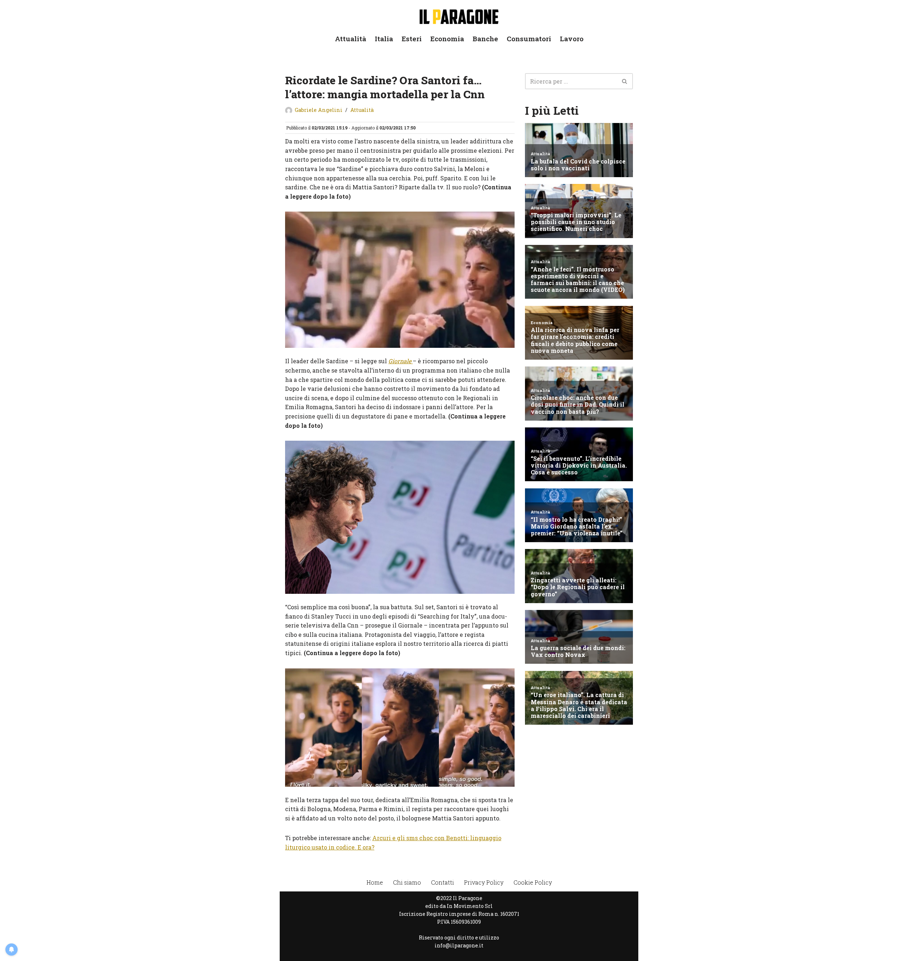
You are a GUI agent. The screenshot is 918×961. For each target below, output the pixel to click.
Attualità (350, 38)
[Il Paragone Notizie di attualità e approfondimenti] (459, 15)
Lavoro (571, 38)
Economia (447, 38)
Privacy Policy (483, 882)
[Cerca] (625, 81)
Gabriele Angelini (318, 109)
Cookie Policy (533, 882)
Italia (384, 38)
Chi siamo (407, 882)
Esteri (412, 38)
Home (374, 882)
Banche (485, 38)
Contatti (442, 882)
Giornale (400, 361)
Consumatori (529, 38)
